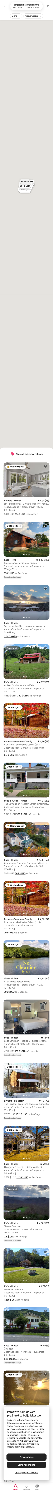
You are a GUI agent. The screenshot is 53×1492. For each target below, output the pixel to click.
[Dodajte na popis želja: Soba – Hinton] (45, 1003)
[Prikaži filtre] (48, 6)
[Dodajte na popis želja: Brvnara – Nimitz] (45, 466)
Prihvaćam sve (27, 1457)
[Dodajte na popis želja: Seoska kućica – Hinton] (45, 766)
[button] (20, 514)
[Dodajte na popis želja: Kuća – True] (45, 525)
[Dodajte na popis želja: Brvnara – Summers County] (45, 707)
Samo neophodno (26, 1464)
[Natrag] (5, 6)
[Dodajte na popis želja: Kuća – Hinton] (45, 588)
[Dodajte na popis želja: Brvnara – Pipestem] (45, 1066)
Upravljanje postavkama (26, 1472)
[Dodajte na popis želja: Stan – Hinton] (45, 944)
